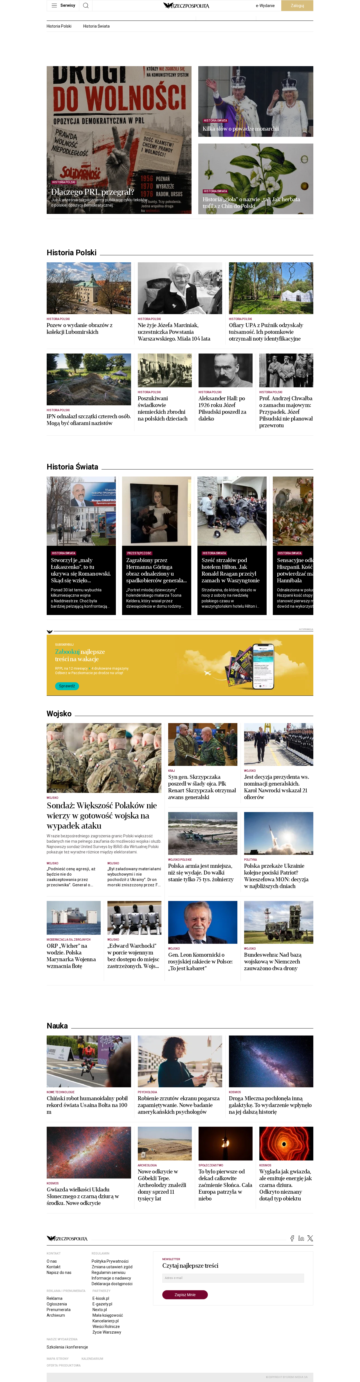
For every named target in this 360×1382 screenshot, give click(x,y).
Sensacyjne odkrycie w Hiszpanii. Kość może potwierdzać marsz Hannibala (304, 570)
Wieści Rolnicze (106, 1326)
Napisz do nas (59, 1272)
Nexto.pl (100, 1309)
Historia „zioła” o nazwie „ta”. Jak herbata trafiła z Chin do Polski (251, 203)
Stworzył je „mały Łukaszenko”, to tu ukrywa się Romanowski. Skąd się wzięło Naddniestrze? (81, 574)
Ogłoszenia (57, 1304)
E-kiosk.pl (101, 1298)
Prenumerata (59, 1309)
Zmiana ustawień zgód (112, 1267)
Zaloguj (297, 5)
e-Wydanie (265, 5)
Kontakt (53, 1267)
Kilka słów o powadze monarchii (241, 129)
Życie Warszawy (107, 1332)
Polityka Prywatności (110, 1261)
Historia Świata (96, 26)
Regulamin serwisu (108, 1272)
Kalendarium (92, 1359)
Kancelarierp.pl (106, 1321)
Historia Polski (59, 26)
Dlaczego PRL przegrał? (92, 192)
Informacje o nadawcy (111, 1278)
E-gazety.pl (102, 1304)
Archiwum (56, 1315)
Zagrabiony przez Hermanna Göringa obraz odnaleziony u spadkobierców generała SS (154, 574)
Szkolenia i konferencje (67, 1347)
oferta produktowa (64, 1365)
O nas (52, 1261)
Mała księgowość (108, 1315)
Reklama (54, 1298)
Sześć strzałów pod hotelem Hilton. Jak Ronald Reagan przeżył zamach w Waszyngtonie (231, 570)
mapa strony (58, 1359)
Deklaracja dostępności (112, 1284)
